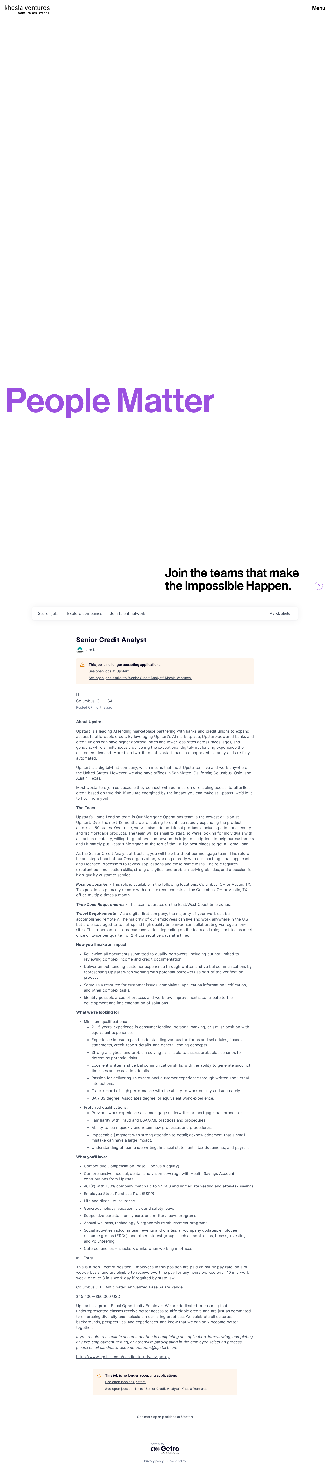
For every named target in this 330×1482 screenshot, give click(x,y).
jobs (48, 613)
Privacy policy (154, 1461)
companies (84, 613)
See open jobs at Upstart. (109, 671)
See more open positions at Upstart (165, 1417)
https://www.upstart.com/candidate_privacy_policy (123, 1356)
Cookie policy (176, 1461)
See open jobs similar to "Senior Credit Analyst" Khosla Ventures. (140, 678)
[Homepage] (27, 7)
